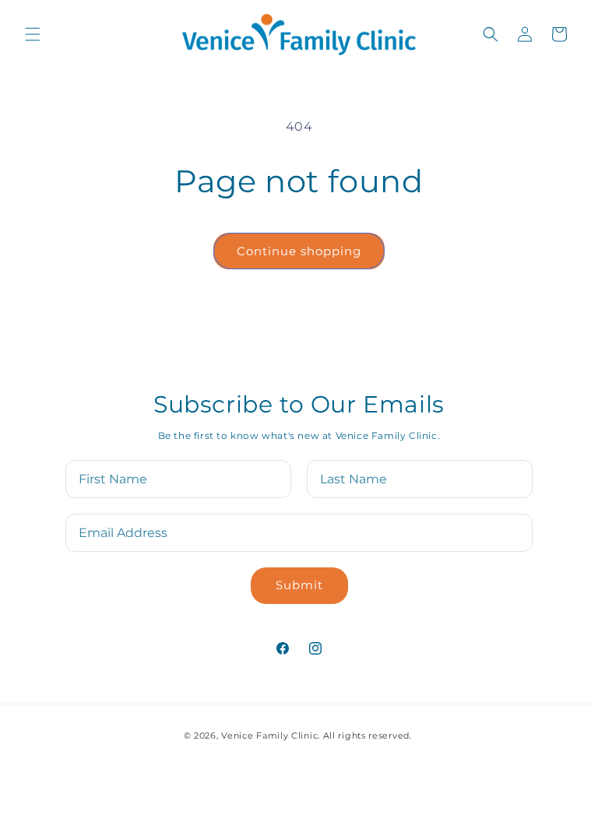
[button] (33, 34)
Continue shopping (299, 251)
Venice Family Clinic (269, 735)
